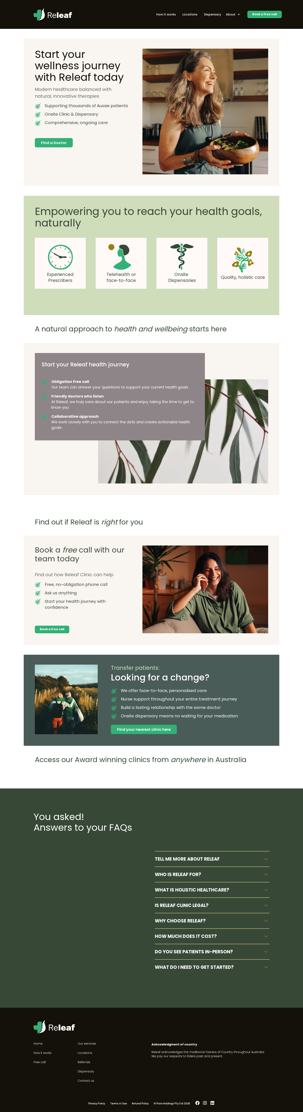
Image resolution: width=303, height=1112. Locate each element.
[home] (53, 14)
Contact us (86, 1081)
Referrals (84, 1062)
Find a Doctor (54, 142)
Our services (87, 1044)
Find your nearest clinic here (144, 729)
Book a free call (264, 14)
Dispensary (212, 14)
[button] (232, 14)
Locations (189, 14)
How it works (166, 14)
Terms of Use (118, 1103)
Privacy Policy (96, 1103)
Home (38, 1044)
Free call (40, 1062)
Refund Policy (140, 1103)
